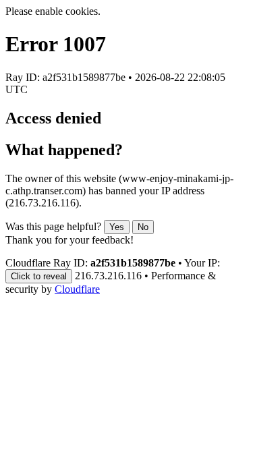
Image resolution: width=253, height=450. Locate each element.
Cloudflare (77, 289)
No (143, 227)
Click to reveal (39, 276)
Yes (116, 227)
